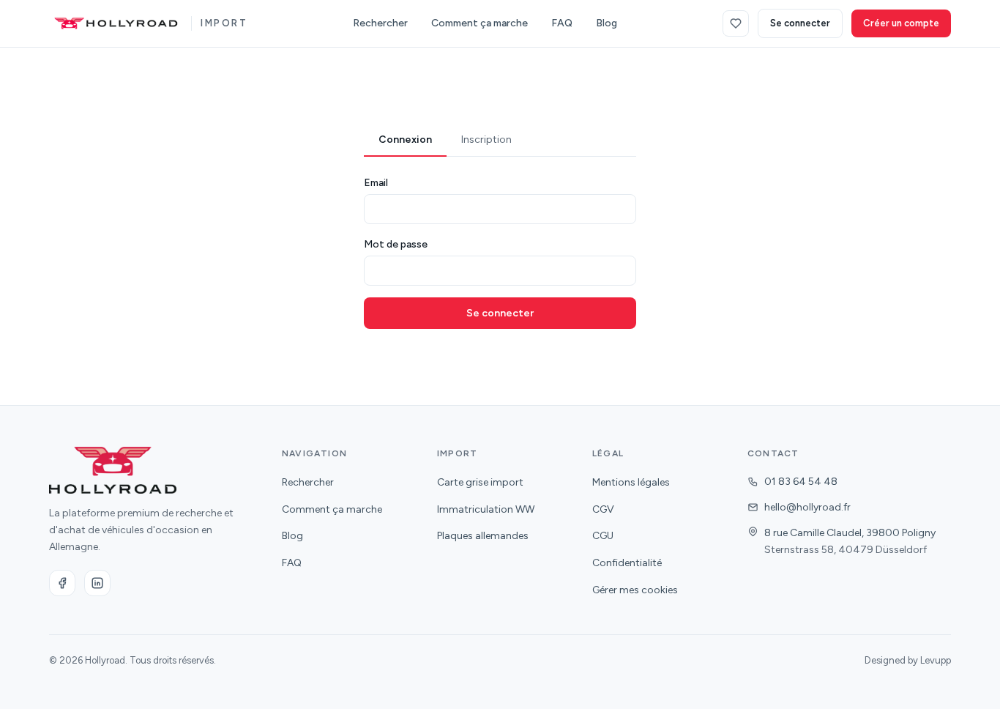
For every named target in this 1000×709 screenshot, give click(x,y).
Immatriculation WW (485, 509)
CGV (603, 509)
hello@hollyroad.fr (807, 507)
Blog (606, 23)
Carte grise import (480, 482)
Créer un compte (901, 23)
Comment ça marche (479, 23)
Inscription (486, 139)
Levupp (935, 660)
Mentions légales (631, 482)
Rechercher (380, 23)
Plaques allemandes (483, 536)
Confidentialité (627, 563)
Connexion (405, 139)
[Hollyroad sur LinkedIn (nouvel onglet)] (97, 583)
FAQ (561, 23)
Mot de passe (396, 244)
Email (376, 183)
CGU (602, 536)
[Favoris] (736, 23)
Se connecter (800, 23)
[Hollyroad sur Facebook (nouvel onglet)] (62, 583)
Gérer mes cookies (635, 590)
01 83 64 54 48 (800, 481)
